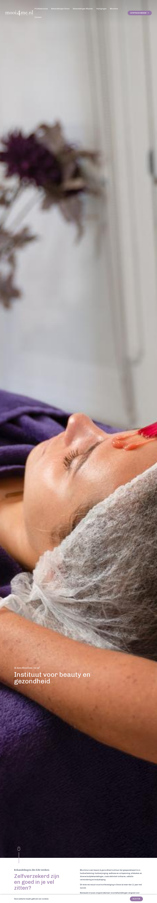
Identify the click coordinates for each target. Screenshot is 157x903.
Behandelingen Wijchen (83, 9)
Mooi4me (114, 9)
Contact (38, 17)
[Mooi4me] (19, 13)
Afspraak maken (138, 13)
